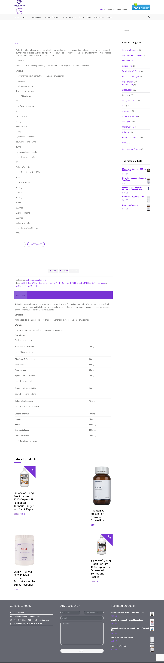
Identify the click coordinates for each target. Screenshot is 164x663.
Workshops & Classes (131, 149)
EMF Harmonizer (129, 61)
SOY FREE (96, 283)
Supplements (40, 280)
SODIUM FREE (85, 283)
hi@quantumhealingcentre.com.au (27, 616)
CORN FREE (26, 283)
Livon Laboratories (130, 116)
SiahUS (125, 143)
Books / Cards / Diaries (132, 55)
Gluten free (47, 283)
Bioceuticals (127, 90)
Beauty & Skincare (130, 50)
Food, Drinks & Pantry (131, 71)
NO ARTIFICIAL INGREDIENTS (65, 283)
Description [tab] (20, 295)
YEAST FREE (33, 286)
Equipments (127, 66)
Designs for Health (129, 100)
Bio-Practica (127, 84)
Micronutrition (128, 127)
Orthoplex (126, 132)
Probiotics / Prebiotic (131, 137)
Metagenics (127, 121)
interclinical (126, 111)
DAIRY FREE (37, 283)
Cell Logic (30, 280)
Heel (124, 106)
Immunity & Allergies (130, 76)
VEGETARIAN (21, 286)
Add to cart (36, 244)
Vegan (103, 283)
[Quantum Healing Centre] (19, 3)
